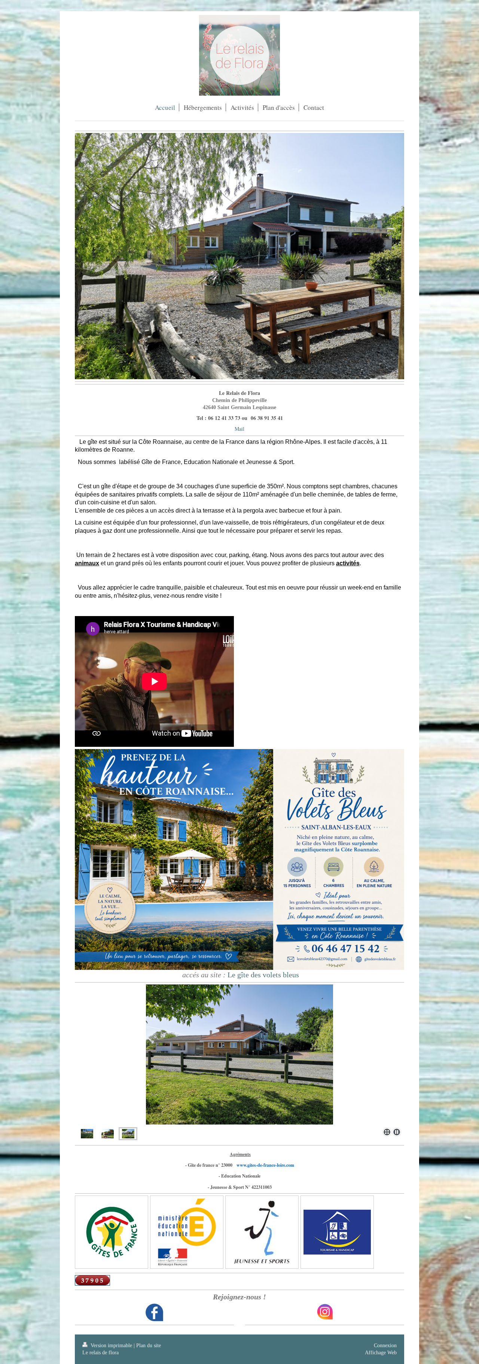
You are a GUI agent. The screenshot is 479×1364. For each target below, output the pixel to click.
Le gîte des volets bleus (263, 975)
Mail (239, 428)
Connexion (385, 1345)
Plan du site (148, 1345)
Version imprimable (111, 1345)
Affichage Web (381, 1352)
